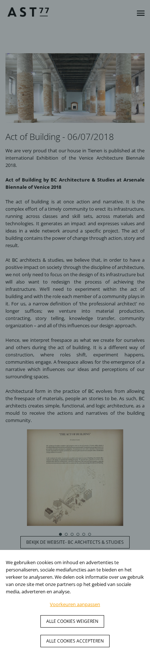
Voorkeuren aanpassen (75, 604)
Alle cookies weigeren (72, 621)
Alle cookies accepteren (75, 641)
